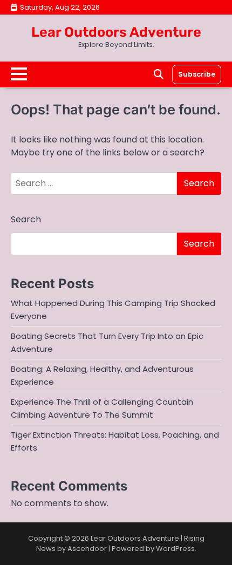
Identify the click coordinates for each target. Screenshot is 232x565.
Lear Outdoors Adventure (116, 32)
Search (26, 219)
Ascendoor (87, 548)
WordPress (175, 548)
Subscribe (196, 74)
